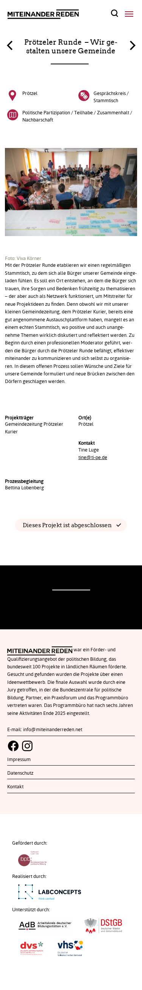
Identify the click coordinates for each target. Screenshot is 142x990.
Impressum (19, 759)
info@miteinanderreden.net (52, 729)
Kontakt (15, 786)
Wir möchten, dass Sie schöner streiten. (132, 43)
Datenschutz (20, 773)
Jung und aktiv (10, 47)
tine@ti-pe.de (92, 457)
